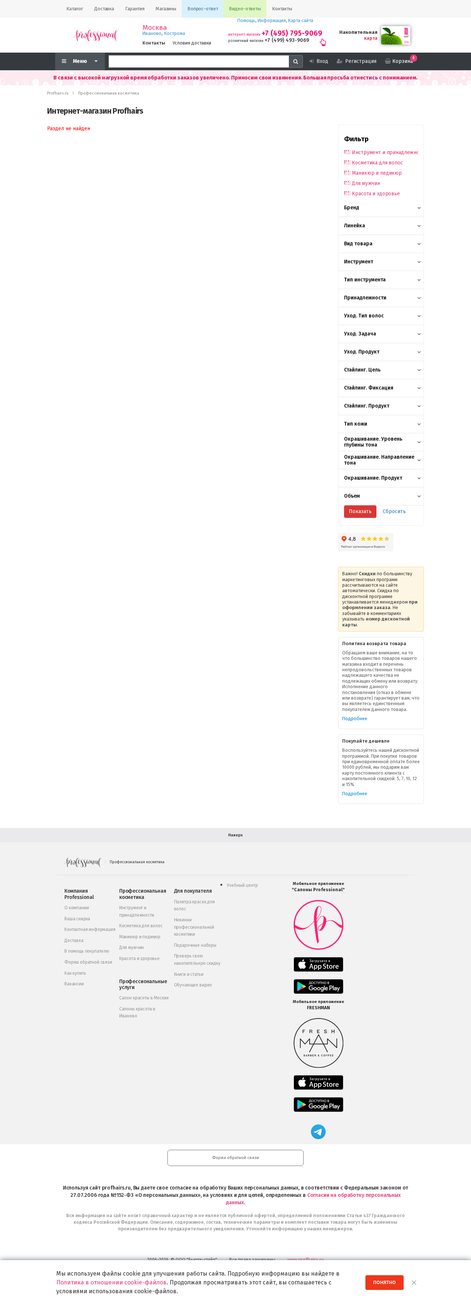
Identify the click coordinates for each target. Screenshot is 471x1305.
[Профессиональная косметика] (95, 35)
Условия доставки (192, 43)
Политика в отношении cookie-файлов (111, 1282)
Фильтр (356, 139)
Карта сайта (300, 20)
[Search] (296, 61)
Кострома (174, 33)
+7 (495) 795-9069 (292, 33)
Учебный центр (242, 885)
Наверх (235, 835)
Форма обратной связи (88, 962)
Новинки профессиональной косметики (194, 927)
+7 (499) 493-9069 (287, 40)
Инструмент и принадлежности (385, 152)
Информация (272, 20)
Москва (154, 28)
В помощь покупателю (86, 951)
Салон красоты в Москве (144, 997)
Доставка (74, 940)
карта (371, 38)
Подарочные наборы (195, 945)
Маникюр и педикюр (377, 173)
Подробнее (354, 718)
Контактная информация (90, 929)
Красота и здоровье (376, 194)
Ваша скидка (77, 918)
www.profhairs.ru (305, 1259)
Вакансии (74, 983)
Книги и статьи (188, 974)
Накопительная (358, 32)
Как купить (75, 973)
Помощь (246, 20)
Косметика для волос (377, 163)
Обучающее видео (193, 985)
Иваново (152, 33)
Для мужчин (366, 183)
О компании (76, 907)
